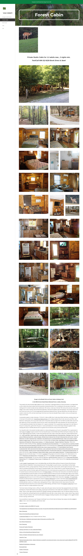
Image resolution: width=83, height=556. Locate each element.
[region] (41, 2)
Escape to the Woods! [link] (6, 17)
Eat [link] (3, 28)
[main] (49, 15)
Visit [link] (3, 25)
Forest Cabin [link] (5, 19)
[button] (81, 5)
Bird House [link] (4, 22)
